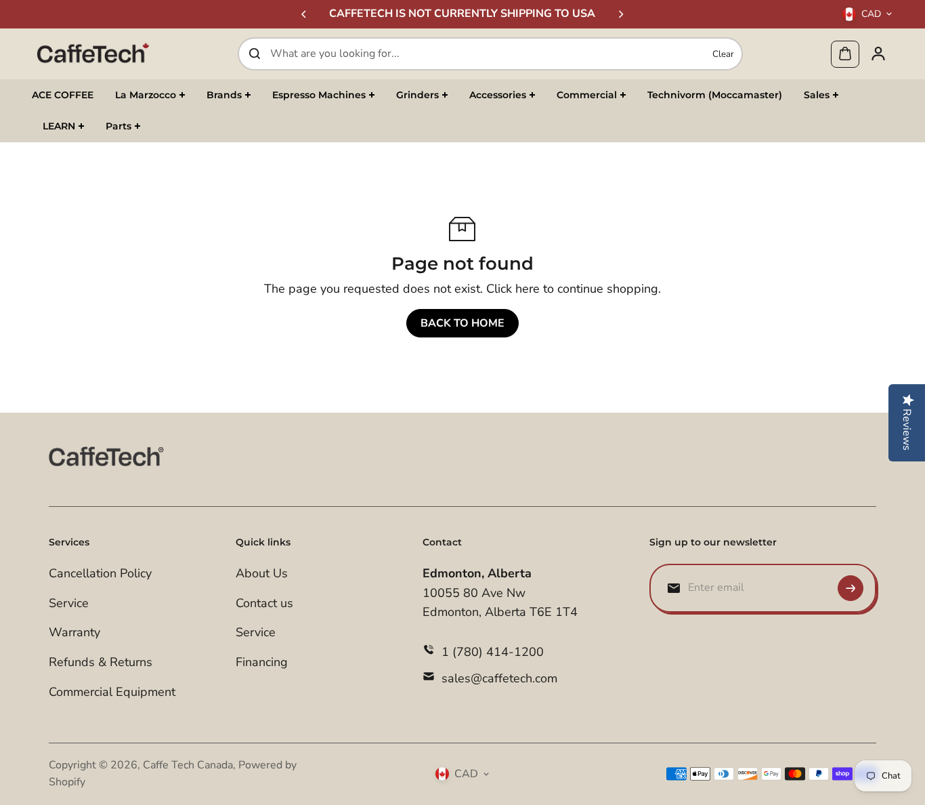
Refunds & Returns (100, 662)
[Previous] (304, 14)
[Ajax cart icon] (845, 53)
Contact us (264, 603)
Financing (262, 662)
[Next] (620, 14)
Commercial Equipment (112, 692)
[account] (878, 53)
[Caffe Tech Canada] (93, 53)
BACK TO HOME (462, 323)
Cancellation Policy (100, 573)
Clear (723, 53)
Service (69, 603)
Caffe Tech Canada (188, 765)
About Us (262, 573)
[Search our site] (254, 53)
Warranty (74, 632)
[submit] (850, 588)
